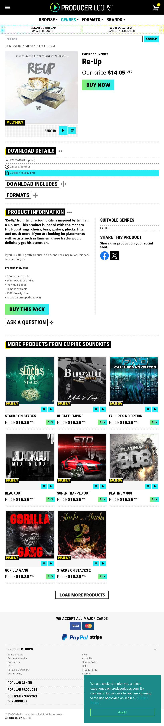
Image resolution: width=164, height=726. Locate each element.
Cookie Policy (15, 673)
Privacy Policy (89, 669)
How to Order (89, 662)
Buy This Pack (26, 309)
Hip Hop (105, 228)
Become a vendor (17, 658)
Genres (68, 19)
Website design (13, 717)
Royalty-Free (27, 173)
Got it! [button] (122, 712)
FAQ (10, 666)
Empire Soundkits (95, 54)
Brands (114, 19)
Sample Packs (15, 654)
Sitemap (86, 673)
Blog (84, 654)
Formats (91, 19)
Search (151, 39)
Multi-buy (15, 123)
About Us (87, 658)
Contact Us (14, 662)
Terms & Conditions (19, 669)
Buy (50, 422)
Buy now (98, 84)
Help (84, 666)
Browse (47, 19)
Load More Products (82, 595)
